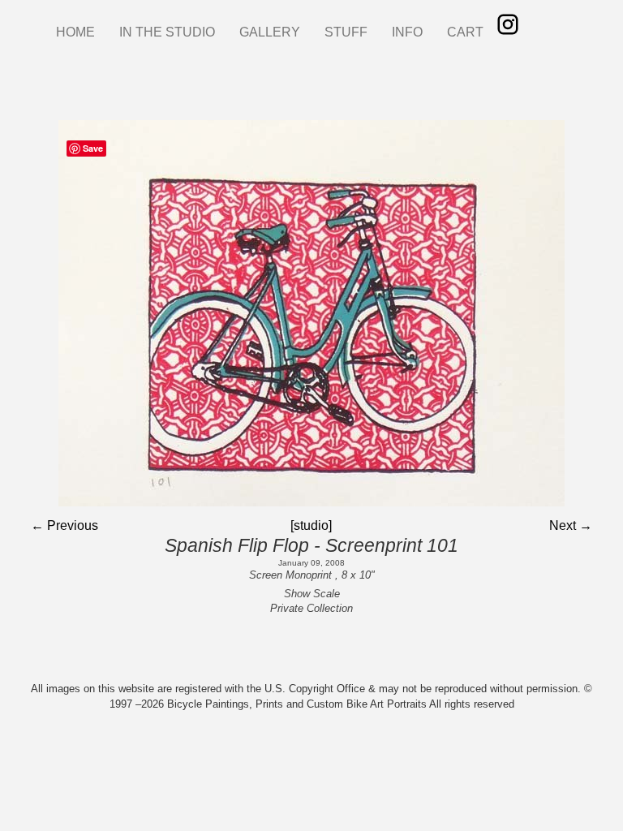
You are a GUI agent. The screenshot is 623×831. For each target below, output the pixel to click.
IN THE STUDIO (167, 32)
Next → (570, 525)
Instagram (508, 24)
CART (465, 32)
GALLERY (269, 32)
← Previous (64, 525)
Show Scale (312, 594)
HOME (75, 32)
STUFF (345, 32)
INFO (407, 32)
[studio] (311, 525)
